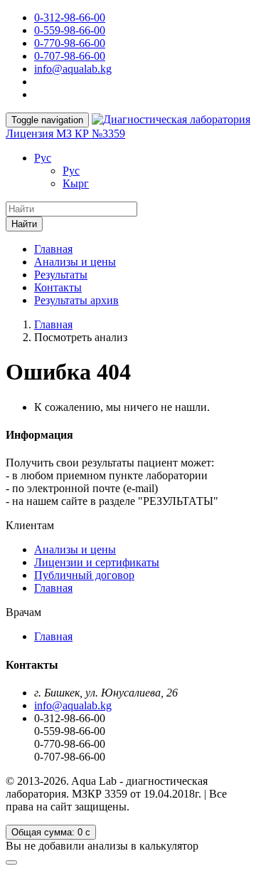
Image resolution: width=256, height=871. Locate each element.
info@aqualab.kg (73, 69)
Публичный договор (84, 575)
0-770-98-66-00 (69, 43)
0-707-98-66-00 (69, 56)
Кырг (76, 183)
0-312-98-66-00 (69, 17)
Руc (42, 158)
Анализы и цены (75, 262)
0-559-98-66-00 (69, 30)
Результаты (60, 274)
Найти (24, 224)
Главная (53, 249)
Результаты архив (76, 300)
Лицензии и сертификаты (96, 562)
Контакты (58, 287)
